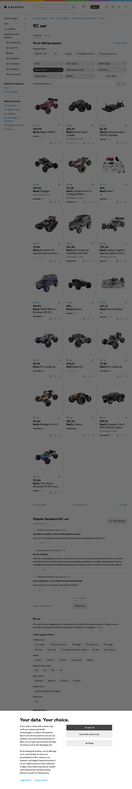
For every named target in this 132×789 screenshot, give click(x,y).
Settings (89, 743)
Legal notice (25, 780)
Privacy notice (41, 780)
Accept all (89, 727)
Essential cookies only (89, 734)
